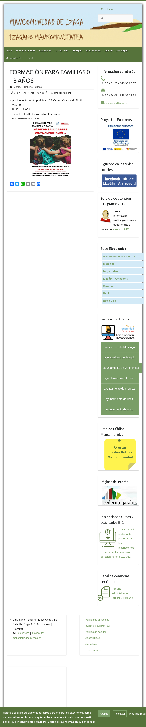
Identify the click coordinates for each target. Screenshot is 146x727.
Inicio (9, 50)
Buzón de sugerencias (97, 625)
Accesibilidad (92, 638)
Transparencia (93, 650)
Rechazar (119, 713)
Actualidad (45, 50)
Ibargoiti (77, 50)
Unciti (30, 58)
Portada (38, 87)
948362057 (23, 633)
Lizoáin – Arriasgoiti (116, 50)
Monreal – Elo (14, 58)
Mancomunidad (25, 50)
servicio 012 (121, 229)
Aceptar (104, 713)
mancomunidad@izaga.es (115, 103)
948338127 (38, 633)
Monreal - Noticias (23, 87)
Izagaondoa (93, 50)
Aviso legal (91, 644)
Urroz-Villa (62, 50)
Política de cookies (95, 631)
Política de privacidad (97, 619)
